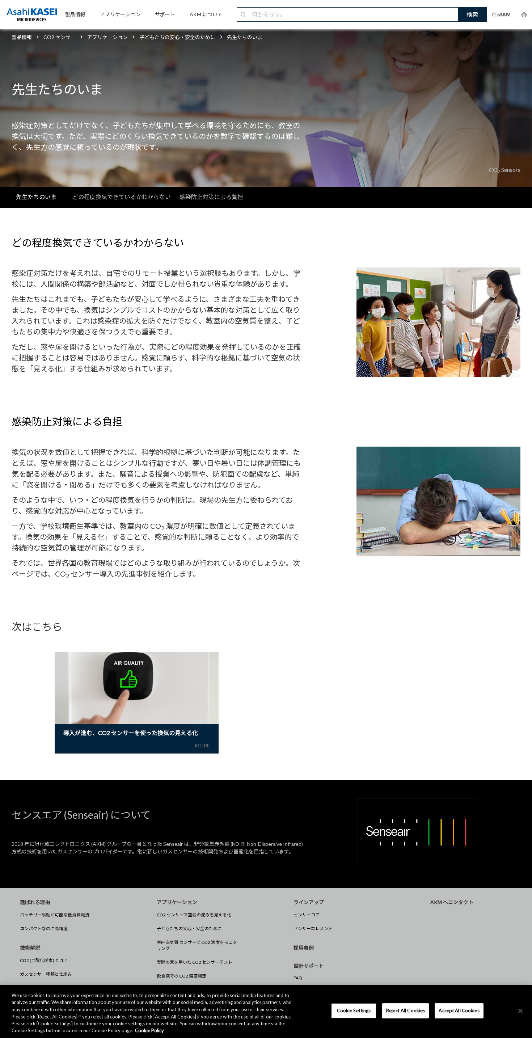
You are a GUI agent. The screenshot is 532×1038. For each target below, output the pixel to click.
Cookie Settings (354, 1010)
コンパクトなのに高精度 (44, 928)
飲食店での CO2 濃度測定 (181, 976)
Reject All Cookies (405, 1010)
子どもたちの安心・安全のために (189, 928)
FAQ (298, 977)
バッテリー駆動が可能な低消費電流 (54, 914)
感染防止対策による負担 (211, 196)
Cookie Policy (149, 1030)
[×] (520, 1011)
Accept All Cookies (459, 1010)
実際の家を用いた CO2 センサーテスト (194, 962)
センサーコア (307, 914)
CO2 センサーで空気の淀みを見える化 (194, 914)
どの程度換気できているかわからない (121, 196)
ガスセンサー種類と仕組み (46, 974)
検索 (472, 14)
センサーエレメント (313, 928)
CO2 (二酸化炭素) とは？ (44, 960)
